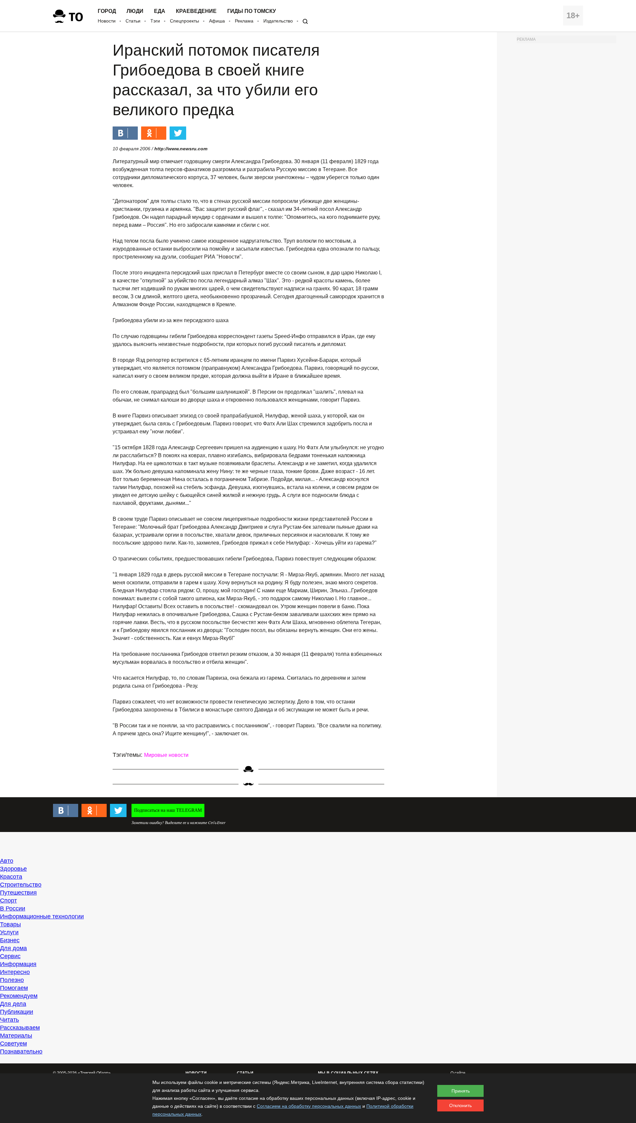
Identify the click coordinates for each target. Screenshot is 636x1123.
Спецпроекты (184, 21)
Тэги (155, 21)
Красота (11, 876)
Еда (159, 11)
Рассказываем (20, 1027)
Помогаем (14, 988)
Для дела (13, 1004)
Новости (107, 21)
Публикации (16, 1011)
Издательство (278, 21)
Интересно (15, 972)
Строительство (20, 884)
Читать (9, 1019)
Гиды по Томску (251, 11)
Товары (10, 924)
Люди (135, 11)
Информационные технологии (42, 916)
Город (107, 11)
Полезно (12, 980)
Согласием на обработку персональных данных (309, 1106)
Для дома (13, 948)
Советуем (13, 1043)
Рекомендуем (18, 996)
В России (12, 908)
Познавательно (21, 1051)
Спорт (8, 900)
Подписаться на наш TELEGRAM (168, 810)
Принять (460, 1091)
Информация (18, 964)
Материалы (16, 1035)
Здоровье (13, 868)
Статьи (133, 21)
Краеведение (196, 11)
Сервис (10, 956)
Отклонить (460, 1105)
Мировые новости (166, 755)
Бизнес (10, 940)
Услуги (9, 932)
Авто (6, 860)
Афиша (217, 21)
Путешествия (18, 892)
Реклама (244, 21)
